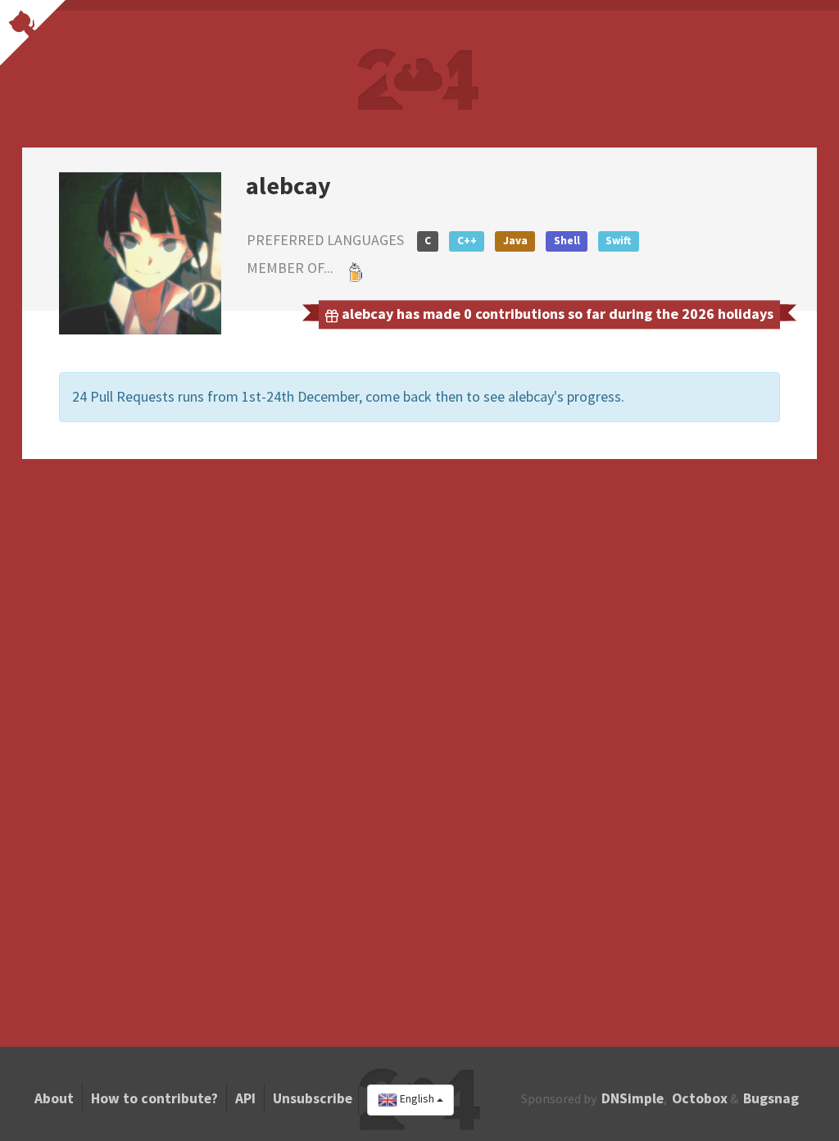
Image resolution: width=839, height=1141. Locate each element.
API (245, 1098)
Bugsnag (771, 1098)
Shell (567, 241)
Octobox (700, 1098)
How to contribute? (154, 1098)
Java (515, 241)
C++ (467, 241)
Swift (618, 241)
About (54, 1098)
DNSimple (632, 1098)
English (417, 1099)
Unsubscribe (312, 1098)
